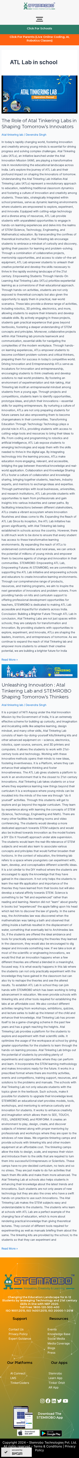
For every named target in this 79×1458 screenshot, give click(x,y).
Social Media (56, 1338)
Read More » (10, 659)
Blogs (52, 1348)
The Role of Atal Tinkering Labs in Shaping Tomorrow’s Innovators (39, 123)
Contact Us (16, 1329)
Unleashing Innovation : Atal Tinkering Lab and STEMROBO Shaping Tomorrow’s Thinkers (36, 691)
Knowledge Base (59, 1334)
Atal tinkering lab (12, 134)
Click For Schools (39, 28)
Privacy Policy (18, 1334)
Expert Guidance (20, 1338)
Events (52, 1329)
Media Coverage (59, 1343)
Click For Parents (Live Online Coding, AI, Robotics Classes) (39, 38)
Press (51, 1352)
